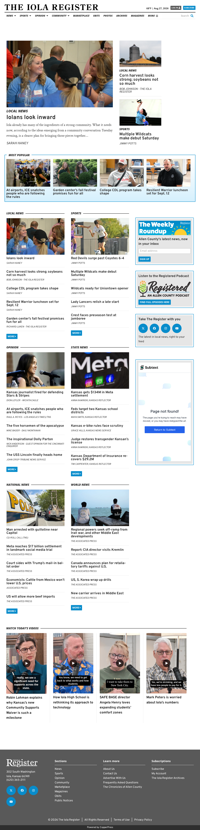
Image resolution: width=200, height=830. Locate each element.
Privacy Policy (143, 820)
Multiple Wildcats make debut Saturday (139, 136)
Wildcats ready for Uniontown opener (99, 288)
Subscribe (189, 7)
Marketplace (81, 15)
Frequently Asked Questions (120, 782)
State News (79, 347)
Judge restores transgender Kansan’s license (100, 441)
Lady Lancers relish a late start (95, 302)
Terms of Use (122, 820)
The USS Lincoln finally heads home (34, 455)
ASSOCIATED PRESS (17, 588)
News (9, 15)
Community (59, 15)
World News (80, 484)
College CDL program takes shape (121, 192)
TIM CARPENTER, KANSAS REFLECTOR (91, 464)
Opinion (40, 15)
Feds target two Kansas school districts (94, 411)
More (11, 336)
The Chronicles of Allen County (122, 787)
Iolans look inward (31, 117)
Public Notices (64, 800)
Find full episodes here (154, 302)
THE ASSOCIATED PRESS (19, 554)
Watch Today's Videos (22, 628)
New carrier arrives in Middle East (97, 593)
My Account (159, 773)
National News (17, 484)
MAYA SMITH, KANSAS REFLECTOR (89, 417)
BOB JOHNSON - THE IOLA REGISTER (135, 90)
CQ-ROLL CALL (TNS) (17, 537)
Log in (175, 7)
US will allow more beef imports (30, 597)
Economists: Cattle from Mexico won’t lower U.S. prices (35, 582)
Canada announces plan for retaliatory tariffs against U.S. (98, 565)
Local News (17, 111)
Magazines (137, 15)
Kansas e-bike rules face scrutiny (97, 426)
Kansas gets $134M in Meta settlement (92, 394)
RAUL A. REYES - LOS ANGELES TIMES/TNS (28, 417)
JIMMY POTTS (127, 143)
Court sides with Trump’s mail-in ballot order (35, 565)
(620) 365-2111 (15, 780)
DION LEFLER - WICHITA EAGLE (22, 400)
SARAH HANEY (17, 143)
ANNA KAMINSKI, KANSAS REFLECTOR (91, 400)
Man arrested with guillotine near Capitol (32, 531)
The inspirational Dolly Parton (29, 439)
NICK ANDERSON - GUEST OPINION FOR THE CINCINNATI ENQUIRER (35, 445)
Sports (24, 15)
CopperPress (106, 827)
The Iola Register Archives (168, 778)
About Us (109, 769)
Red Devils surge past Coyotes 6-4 (97, 258)
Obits (96, 15)
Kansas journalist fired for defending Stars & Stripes (34, 394)
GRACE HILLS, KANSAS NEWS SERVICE (91, 430)
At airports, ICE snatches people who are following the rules (25, 193)
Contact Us (110, 773)
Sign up (144, 259)
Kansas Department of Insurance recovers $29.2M (99, 458)
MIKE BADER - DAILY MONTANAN (23, 430)
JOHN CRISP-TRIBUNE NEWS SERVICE (26, 459)
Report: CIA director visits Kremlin (97, 550)
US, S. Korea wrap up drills (91, 580)
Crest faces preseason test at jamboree (93, 317)
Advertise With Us (114, 778)
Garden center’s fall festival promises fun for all (74, 192)
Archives (121, 15)
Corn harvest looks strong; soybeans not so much (138, 79)
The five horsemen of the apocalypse (35, 426)
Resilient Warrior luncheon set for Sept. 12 (167, 192)
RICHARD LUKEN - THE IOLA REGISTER (26, 326)
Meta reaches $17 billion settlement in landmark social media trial (34, 548)
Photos (107, 15)
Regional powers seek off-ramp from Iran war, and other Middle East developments (99, 533)
